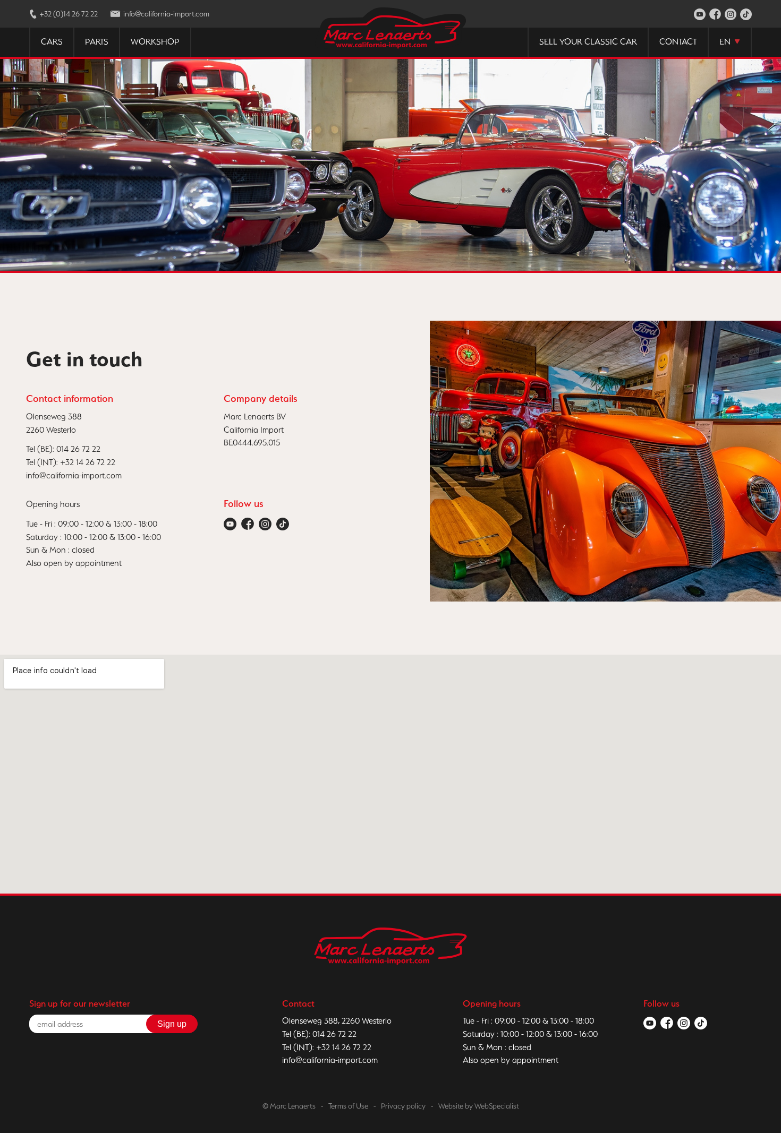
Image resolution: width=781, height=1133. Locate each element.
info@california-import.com (74, 475)
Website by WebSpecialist (478, 1106)
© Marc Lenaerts (289, 1106)
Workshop (155, 42)
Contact (678, 42)
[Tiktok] (746, 15)
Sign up (171, 1023)
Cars (52, 42)
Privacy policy (403, 1106)
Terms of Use (348, 1106)
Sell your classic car (588, 42)
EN (725, 42)
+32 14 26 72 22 (87, 462)
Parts (96, 42)
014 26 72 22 (78, 449)
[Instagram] (730, 15)
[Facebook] (715, 15)
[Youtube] (700, 15)
